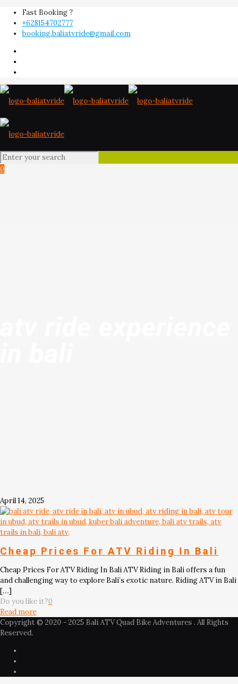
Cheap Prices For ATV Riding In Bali (109, 551)
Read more (18, 612)
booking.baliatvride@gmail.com (76, 33)
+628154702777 (47, 23)
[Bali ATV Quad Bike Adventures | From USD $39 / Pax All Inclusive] (96, 117)
